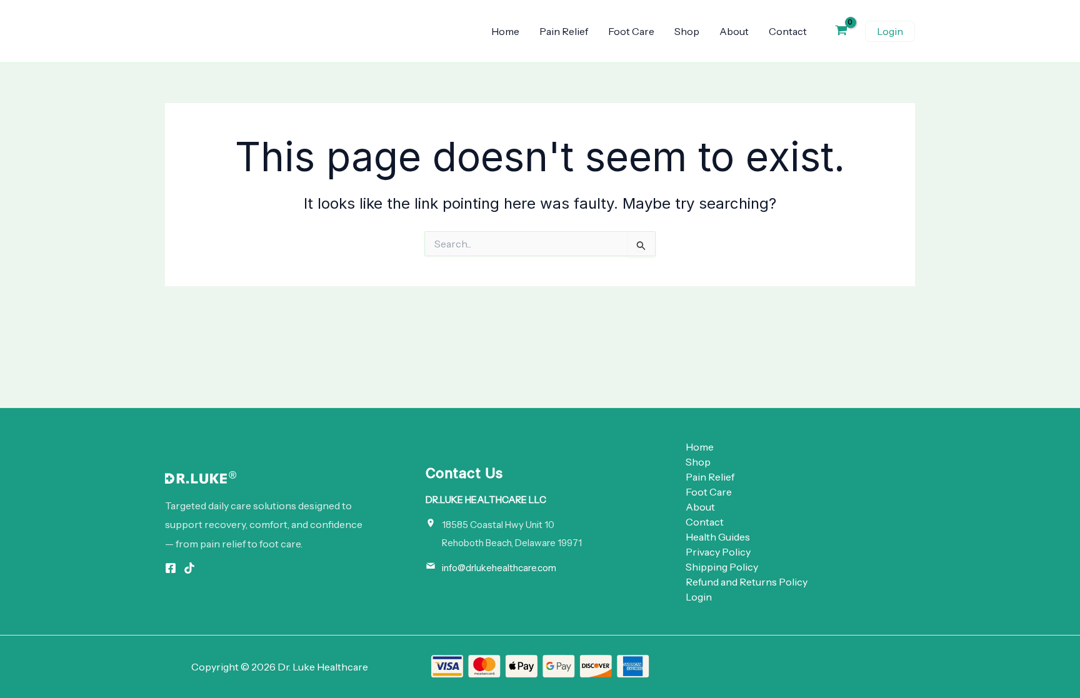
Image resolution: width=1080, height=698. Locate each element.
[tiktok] (189, 568)
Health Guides (718, 537)
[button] (890, 31)
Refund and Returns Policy (747, 582)
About (734, 31)
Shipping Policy (722, 567)
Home (505, 31)
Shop (686, 31)
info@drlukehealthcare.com (499, 568)
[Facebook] (170, 568)
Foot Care (631, 31)
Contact (788, 31)
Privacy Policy (718, 552)
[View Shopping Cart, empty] (840, 31)
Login (699, 597)
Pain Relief (563, 31)
